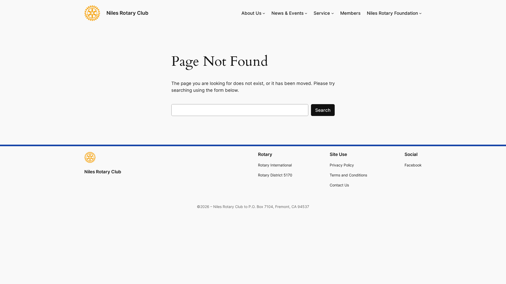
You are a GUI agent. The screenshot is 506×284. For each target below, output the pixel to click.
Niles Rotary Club (127, 13)
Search (322, 110)
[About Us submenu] (263, 13)
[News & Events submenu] (306, 13)
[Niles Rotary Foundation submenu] (420, 13)
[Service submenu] (332, 13)
